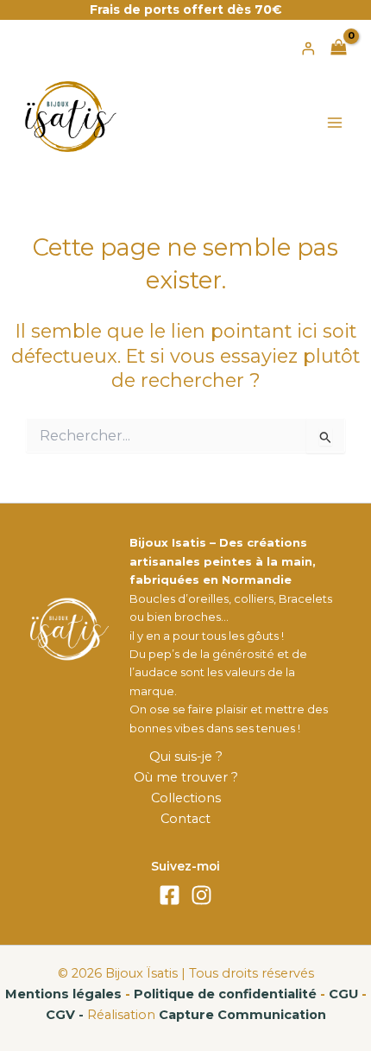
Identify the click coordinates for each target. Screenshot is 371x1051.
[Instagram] (201, 895)
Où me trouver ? (186, 777)
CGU (343, 994)
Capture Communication (242, 1015)
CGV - (65, 1015)
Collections (186, 798)
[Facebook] (169, 895)
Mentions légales (63, 994)
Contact (185, 818)
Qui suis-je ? (186, 756)
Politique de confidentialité (225, 994)
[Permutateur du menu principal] (335, 122)
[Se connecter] (308, 48)
